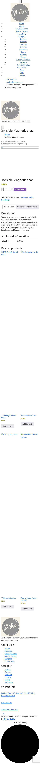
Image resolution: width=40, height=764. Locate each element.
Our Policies (9, 661)
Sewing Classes (22, 29)
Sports (23, 52)
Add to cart (20, 189)
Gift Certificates (23, 65)
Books (23, 57)
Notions (23, 54)
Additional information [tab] (27, 207)
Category (21, 36)
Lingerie (23, 47)
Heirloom (23, 44)
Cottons (23, 42)
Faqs (22, 72)
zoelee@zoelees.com (14, 82)
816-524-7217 (11, 79)
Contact (22, 75)
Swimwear (23, 49)
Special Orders (22, 31)
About (21, 26)
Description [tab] (9, 207)
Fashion (23, 39)
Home (21, 23)
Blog (22, 70)
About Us (8, 651)
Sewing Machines (23, 60)
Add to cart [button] (7, 426)
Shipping (8, 659)
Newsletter (21, 67)
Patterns (23, 62)
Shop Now (22, 34)
